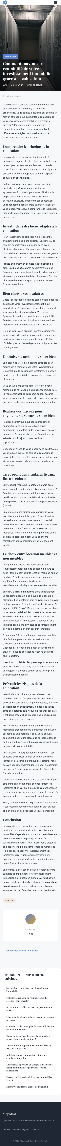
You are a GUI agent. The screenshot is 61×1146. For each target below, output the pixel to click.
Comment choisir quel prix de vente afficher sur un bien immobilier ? (30, 1028)
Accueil (6, 96)
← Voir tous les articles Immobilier (20, 950)
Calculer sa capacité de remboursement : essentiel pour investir (26, 999)
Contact (35, 1129)
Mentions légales (21, 1129)
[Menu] (55, 2)
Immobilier (10, 56)
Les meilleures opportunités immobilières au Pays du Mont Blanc (28, 1047)
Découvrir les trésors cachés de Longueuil (27, 1086)
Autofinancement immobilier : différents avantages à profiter (26, 1056)
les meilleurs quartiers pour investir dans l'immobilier (27, 990)
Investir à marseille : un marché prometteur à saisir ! (29, 1009)
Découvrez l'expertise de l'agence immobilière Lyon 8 (29, 1079)
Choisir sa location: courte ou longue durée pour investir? (30, 1018)
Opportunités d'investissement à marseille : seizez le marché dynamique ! (28, 1037)
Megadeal (9, 1114)
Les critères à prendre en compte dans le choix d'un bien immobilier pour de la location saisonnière (29, 1067)
